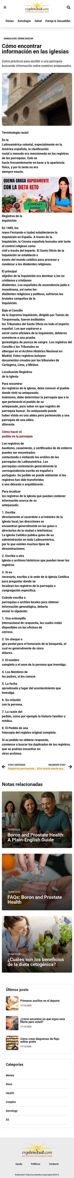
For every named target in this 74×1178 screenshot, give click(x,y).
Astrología (24, 21)
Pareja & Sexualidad (58, 21)
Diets (9, 1084)
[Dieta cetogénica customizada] (37, 211)
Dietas (10, 21)
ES (7, 1119)
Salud (38, 21)
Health (10, 1093)
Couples (11, 1101)
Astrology (11, 1110)
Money (10, 1075)
